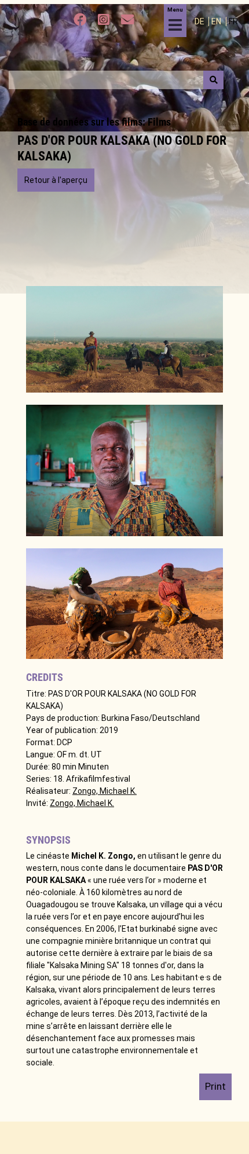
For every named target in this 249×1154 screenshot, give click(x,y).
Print (215, 1086)
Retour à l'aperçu (55, 180)
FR (233, 21)
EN (217, 21)
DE (200, 21)
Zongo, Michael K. (104, 791)
